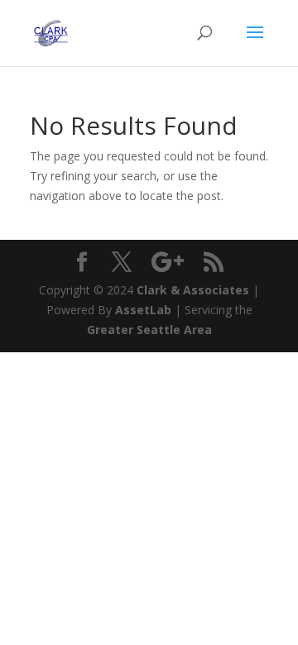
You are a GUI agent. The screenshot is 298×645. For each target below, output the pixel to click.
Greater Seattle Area (149, 329)
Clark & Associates (193, 290)
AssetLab (143, 310)
